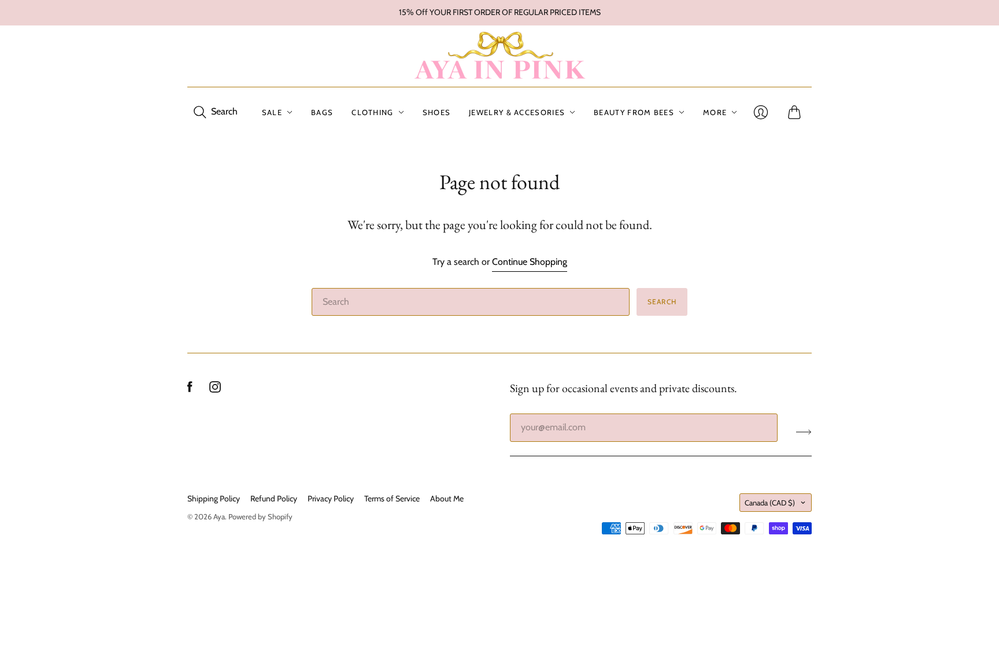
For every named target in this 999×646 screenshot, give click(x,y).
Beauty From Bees (634, 112)
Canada (770, 502)
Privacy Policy (331, 498)
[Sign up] (804, 432)
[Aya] (499, 56)
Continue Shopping (529, 261)
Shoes (437, 112)
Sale (272, 112)
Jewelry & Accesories (517, 112)
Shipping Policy (213, 498)
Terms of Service (392, 498)
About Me (447, 498)
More (715, 112)
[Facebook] (190, 389)
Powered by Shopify (260, 516)
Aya (219, 516)
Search (662, 301)
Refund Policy (273, 498)
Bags (322, 112)
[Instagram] (215, 389)
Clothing (372, 112)
